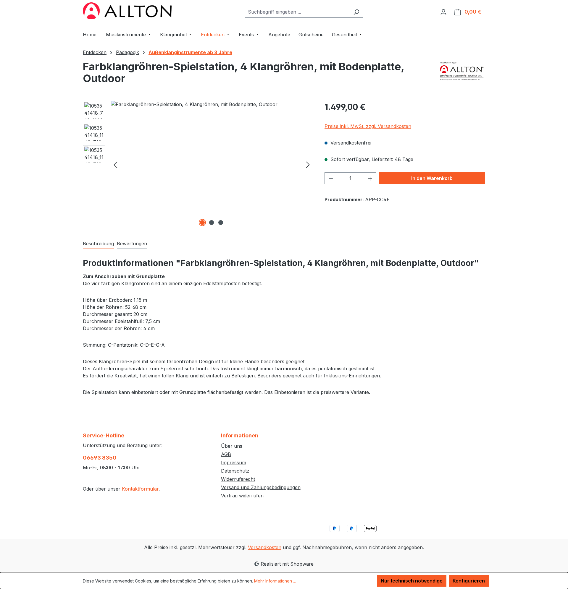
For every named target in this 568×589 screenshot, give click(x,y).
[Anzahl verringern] (331, 178)
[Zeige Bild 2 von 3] (211, 222)
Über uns (231, 446)
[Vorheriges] (115, 164)
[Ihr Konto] (443, 12)
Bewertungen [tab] (132, 243)
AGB (226, 454)
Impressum (233, 462)
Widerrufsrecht (238, 479)
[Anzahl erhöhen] (370, 178)
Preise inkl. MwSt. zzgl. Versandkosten (368, 126)
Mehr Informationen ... (275, 580)
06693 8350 (100, 458)
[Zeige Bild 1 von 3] (202, 222)
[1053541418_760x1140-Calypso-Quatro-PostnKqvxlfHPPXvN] (211, 164)
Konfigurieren (469, 581)
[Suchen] (356, 12)
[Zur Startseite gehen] (127, 10)
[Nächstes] (308, 164)
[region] (198, 164)
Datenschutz (235, 471)
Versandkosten (264, 547)
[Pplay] (462, 75)
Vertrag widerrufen (242, 496)
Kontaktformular (140, 489)
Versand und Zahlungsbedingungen (261, 487)
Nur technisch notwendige (412, 581)
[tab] (98, 243)
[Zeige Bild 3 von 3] (220, 222)
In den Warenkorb (432, 178)
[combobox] (297, 12)
